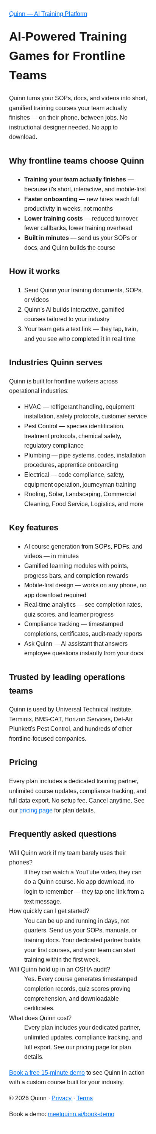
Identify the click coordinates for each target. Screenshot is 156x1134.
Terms (84, 1098)
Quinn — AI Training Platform (48, 14)
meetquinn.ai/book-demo (81, 1114)
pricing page (36, 810)
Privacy (61, 1098)
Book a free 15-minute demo (47, 1072)
